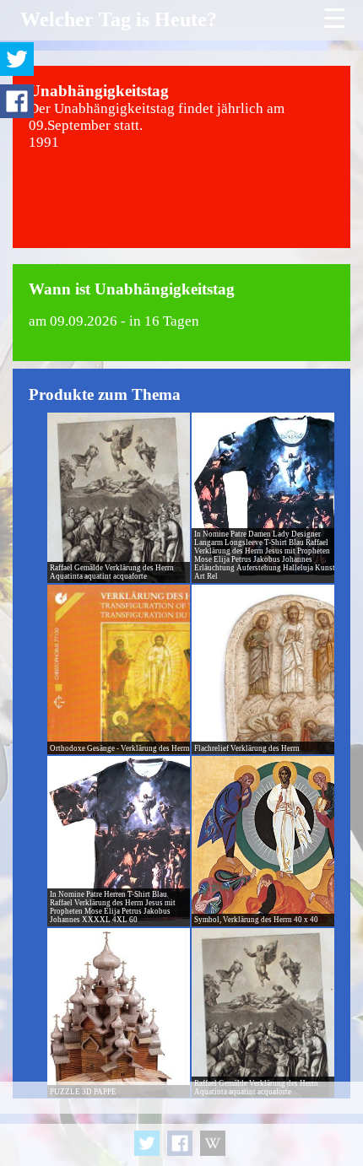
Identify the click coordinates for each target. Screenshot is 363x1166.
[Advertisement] (181, 1124)
